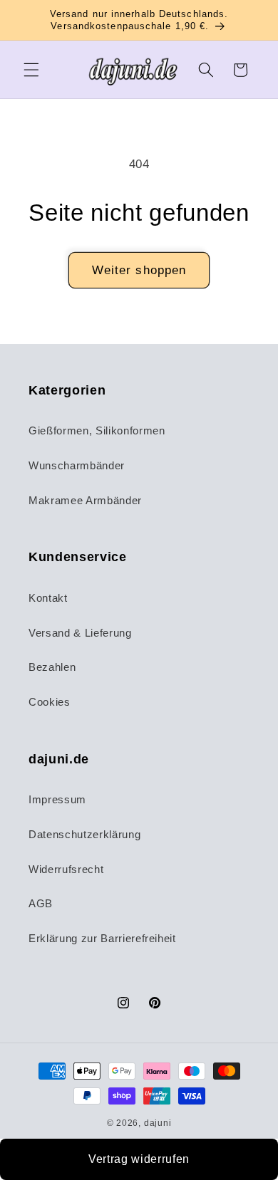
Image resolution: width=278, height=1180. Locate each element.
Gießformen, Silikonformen (97, 430)
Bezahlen (52, 667)
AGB (41, 903)
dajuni (158, 1123)
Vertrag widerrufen (139, 1159)
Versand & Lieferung (80, 633)
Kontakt (48, 598)
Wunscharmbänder (77, 465)
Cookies (50, 702)
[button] (31, 70)
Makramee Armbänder (85, 500)
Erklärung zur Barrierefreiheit (102, 938)
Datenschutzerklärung (84, 834)
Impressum (57, 799)
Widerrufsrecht (66, 869)
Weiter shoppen (139, 269)
